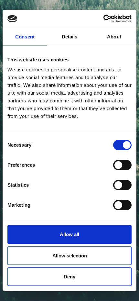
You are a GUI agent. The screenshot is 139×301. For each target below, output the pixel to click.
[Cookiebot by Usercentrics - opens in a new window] (103, 19)
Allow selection (69, 255)
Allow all (69, 234)
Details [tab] (70, 36)
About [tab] (114, 36)
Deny (69, 276)
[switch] (122, 165)
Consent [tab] (25, 36)
